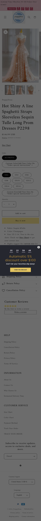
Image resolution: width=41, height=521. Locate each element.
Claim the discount (20, 270)
